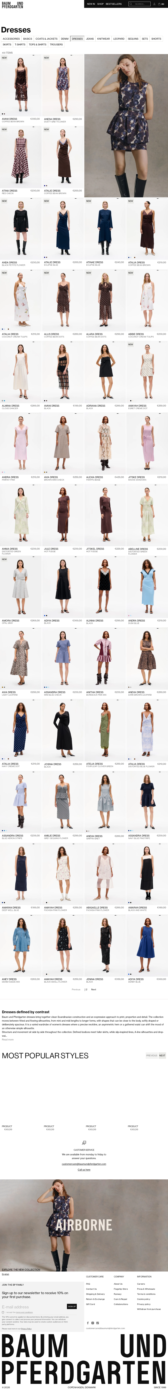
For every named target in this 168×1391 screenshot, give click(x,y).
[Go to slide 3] (35, 198)
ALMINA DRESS (10, 407)
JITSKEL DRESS (95, 550)
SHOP (100, 4)
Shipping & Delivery (95, 1294)
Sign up (72, 1306)
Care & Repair (120, 1299)
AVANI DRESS (13, 120)
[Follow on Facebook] (87, 1323)
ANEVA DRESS (140, 693)
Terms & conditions (146, 1294)
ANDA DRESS (13, 263)
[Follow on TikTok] (97, 1323)
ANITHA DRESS (96, 693)
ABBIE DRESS (141, 335)
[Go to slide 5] (40, 198)
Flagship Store (121, 1289)
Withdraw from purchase (149, 1309)
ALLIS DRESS (54, 335)
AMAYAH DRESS (137, 407)
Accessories (11, 38)
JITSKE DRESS (137, 478)
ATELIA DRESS (99, 765)
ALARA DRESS (96, 335)
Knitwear (103, 38)
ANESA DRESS (55, 120)
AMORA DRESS (10, 621)
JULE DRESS (51, 550)
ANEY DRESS (11, 980)
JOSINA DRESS (52, 765)
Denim (64, 38)
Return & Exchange (95, 1299)
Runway (117, 1294)
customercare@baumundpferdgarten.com (84, 1164)
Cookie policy (143, 1299)
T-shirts (20, 44)
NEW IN (91, 4)
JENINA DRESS (94, 980)
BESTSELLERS (114, 4)
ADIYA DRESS (51, 621)
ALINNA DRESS (94, 621)
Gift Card (90, 1304)
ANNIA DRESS (11, 551)
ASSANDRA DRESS (54, 693)
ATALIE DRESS (55, 192)
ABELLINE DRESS (138, 551)
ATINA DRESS (9, 192)
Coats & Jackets (46, 38)
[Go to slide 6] (40, 413)
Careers (141, 1284)
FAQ (88, 1284)
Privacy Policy (26, 1329)
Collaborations (121, 1304)
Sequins (133, 38)
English (5, 1274)
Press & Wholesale (146, 1289)
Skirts (7, 44)
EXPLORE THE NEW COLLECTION (21, 1269)
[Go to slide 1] (31, 198)
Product (7, 1126)
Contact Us (91, 1289)
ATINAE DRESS (94, 263)
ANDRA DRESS (10, 478)
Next (93, 989)
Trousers (56, 44)
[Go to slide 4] (38, 198)
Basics (27, 38)
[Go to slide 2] (33, 198)
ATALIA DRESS (139, 263)
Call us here (84, 1169)
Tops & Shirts (37, 44)
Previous (151, 1055)
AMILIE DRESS (56, 836)
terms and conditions (24, 1312)
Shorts (156, 38)
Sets (145, 38)
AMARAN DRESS (11, 908)
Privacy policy (143, 1304)
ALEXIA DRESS (94, 478)
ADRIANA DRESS (95, 407)
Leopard (118, 38)
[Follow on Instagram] (92, 1323)
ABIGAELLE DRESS (97, 908)
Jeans (90, 38)
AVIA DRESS (54, 478)
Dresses (77, 38)
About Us (118, 1284)
